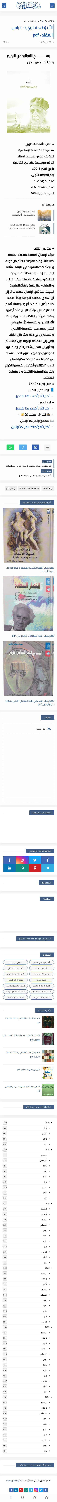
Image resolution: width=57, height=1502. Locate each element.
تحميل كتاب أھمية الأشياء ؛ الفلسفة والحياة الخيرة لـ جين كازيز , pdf (30, 569)
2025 (47, 1149)
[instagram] (22, 860)
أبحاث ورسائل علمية (41, 962)
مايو (45, 1176)
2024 (47, 1203)
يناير (45, 1144)
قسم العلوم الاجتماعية (41, 991)
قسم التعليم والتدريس (15, 986)
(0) (4, 42)
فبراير (45, 1139)
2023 (47, 1268)
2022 (47, 1327)
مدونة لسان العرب (14, 1480)
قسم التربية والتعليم (41, 986)
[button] (35, 447)
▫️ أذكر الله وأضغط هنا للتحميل (34, 396)
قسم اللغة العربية (41, 997)
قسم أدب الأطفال (15, 968)
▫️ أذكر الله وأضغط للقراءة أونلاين (32, 427)
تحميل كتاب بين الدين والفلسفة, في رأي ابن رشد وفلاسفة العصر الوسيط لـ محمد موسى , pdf (23, 213)
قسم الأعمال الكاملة (15, 974)
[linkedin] (9, 868)
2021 (47, 1397)
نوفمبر (44, 1214)
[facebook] (47, 860)
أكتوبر (45, 1284)
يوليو (45, 1166)
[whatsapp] (22, 868)
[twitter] (35, 860)
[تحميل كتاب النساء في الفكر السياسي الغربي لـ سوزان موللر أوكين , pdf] (28, 668)
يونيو (45, 1171)
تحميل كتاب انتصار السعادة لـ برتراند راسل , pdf (33, 636)
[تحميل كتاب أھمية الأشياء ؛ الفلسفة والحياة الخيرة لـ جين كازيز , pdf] (28, 535)
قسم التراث (41, 980)
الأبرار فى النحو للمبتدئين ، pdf (28, 1069)
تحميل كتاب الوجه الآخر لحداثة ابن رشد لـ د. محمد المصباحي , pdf (22, 226)
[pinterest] (35, 868)
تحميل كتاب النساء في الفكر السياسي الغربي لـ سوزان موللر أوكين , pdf (29, 702)
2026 (47, 1123)
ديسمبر (44, 1155)
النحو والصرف (41, 968)
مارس (44, 1133)
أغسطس (43, 1160)
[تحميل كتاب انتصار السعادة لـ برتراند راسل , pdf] (28, 603)
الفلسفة (48, 21)
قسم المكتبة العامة (32, 21)
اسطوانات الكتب (15, 962)
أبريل (45, 1128)
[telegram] (47, 868)
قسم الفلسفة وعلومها (15, 991)
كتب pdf (9, 488)
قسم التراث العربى (15, 980)
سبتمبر (44, 1219)
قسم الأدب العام (42, 974)
